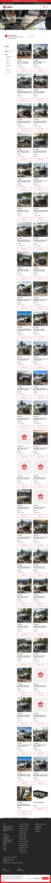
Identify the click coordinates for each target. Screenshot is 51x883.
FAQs (4, 849)
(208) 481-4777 (6, 870)
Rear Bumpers (38, 828)
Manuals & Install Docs (8, 840)
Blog (4, 844)
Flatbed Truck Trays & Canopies (8, 830)
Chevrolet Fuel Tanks (23, 826)
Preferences (29, 878)
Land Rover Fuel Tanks (24, 841)
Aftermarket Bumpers (7, 828)
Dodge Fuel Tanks (23, 830)
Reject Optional (37, 878)
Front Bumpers (38, 826)
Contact (5, 846)
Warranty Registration (8, 841)
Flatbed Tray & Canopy (8, 859)
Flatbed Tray (6, 861)
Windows (37, 829)
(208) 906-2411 (20, 870)
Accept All (45, 878)
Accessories (37, 831)
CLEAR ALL (10, 51)
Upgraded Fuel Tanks (8, 826)
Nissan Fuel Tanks (23, 847)
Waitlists (5, 848)
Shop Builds (5, 838)
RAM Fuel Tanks (22, 849)
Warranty (5, 843)
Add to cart (24, 70)
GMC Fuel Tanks (22, 834)
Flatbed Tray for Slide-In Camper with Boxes (13, 862)
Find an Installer (6, 836)
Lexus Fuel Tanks (23, 843)
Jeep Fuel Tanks (22, 839)
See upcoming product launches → (41, 3)
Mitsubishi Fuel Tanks (23, 845)
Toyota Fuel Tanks (23, 851)
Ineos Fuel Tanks (23, 837)
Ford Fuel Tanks (22, 832)
